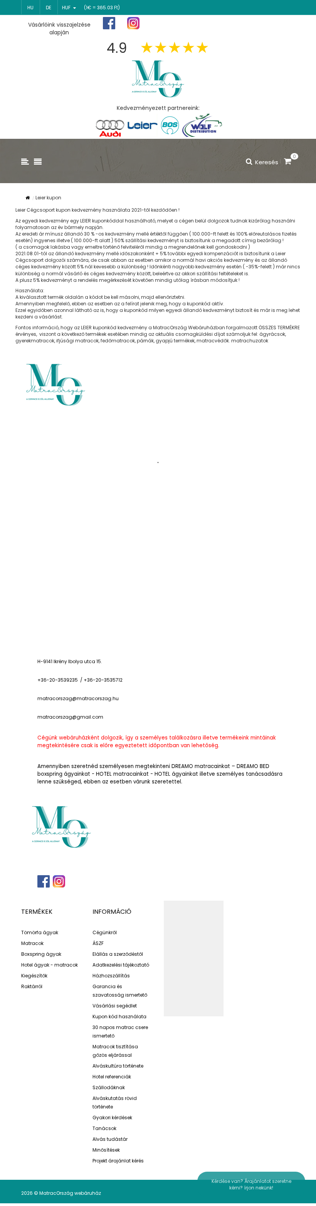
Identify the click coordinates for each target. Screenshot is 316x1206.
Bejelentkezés (272, 23)
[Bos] (170, 125)
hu (30, 7)
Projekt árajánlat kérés (118, 1160)
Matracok (32, 943)
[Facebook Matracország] (109, 23)
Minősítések (106, 1150)
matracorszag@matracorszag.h (76, 698)
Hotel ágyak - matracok (49, 965)
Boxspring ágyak (41, 954)
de (48, 7)
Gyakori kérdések (112, 1117)
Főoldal (180, 23)
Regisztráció (223, 23)
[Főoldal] (158, 78)
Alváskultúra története (117, 1066)
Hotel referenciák (111, 1076)
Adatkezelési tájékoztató (120, 965)
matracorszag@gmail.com (70, 717)
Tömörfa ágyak (39, 932)
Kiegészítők (34, 975)
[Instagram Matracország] (133, 23)
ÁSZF (98, 943)
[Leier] (141, 125)
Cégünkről (104, 932)
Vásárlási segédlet (114, 1005)
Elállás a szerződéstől (117, 954)
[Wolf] (202, 125)
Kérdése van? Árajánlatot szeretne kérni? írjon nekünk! (251, 1184)
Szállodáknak (108, 1087)
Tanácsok (104, 1128)
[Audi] (110, 125)
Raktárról (31, 986)
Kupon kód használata (119, 1016)
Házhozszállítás (111, 975)
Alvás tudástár (110, 1139)
